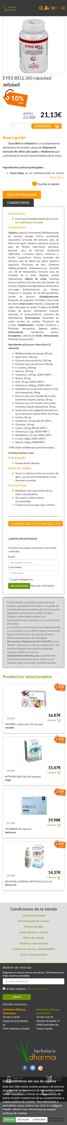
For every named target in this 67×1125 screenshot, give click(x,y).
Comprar (42, 126)
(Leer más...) (56, 177)
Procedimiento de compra (33, 921)
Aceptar (9, 1119)
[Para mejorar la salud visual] (33, 46)
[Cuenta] (46, 7)
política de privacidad (36, 989)
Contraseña (15, 567)
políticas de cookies (15, 1113)
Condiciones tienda (33, 915)
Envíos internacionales (33, 954)
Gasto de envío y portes (33, 932)
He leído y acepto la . (26, 989)
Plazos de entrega (33, 937)
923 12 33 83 (13, 1017)
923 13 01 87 (46, 1017)
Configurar (39, 1119)
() (56, 7)
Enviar (17, 997)
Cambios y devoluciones (33, 943)
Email (12, 556)
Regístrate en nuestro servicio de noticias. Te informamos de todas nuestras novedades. (33, 974)
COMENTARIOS (18, 203)
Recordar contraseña (42, 585)
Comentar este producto (36, 524)
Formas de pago (33, 926)
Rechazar (23, 1119)
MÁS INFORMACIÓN (21, 195)
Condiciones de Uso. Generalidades (33, 949)
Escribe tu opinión (48, 184)
